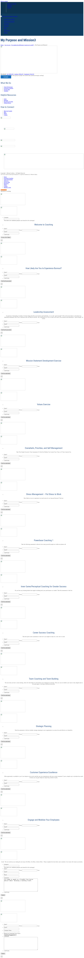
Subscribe (9, 6)
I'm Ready (6, 76)
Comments (6, 877)
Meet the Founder (8, 111)
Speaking (6, 91)
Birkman (6, 100)
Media (5, 113)
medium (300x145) (18, 74)
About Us (9, 5)
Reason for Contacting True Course (12, 933)
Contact (9, 7)
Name (5, 228)
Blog (5, 112)
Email (5, 231)
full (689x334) (10, 74)
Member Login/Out (11, 3)
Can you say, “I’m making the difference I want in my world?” (19, 45)
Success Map (7, 89)
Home (2, 45)
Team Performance (8, 87)
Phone (5, 874)
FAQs (5, 99)
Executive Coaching (8, 88)
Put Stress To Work (8, 101)
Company (6, 217)
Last (38, 230)
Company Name (7, 930)
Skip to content (4, 1)
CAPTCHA (6, 234)
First (20, 230)
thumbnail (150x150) (29, 74)
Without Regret (7, 103)
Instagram (6, 864)
